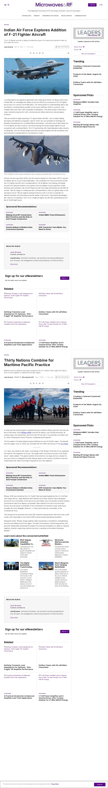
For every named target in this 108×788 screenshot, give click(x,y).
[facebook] (30, 53)
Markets (37, 15)
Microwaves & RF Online (50, 15)
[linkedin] (34, 53)
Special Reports (66, 15)
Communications (80, 15)
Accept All (99, 784)
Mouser (76, 49)
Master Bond (78, 47)
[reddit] (40, 53)
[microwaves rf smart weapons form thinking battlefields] (46, 566)
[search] (8, 5)
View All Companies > (88, 54)
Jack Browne (8, 47)
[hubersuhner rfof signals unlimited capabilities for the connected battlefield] (11, 543)
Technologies (26, 15)
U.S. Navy (64, 444)
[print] (68, 53)
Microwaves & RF (28, 377)
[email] (43, 53)
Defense (6, 24)
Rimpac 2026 (26, 432)
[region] (54, 784)
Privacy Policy (55, 784)
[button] (5, 5)
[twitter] (37, 53)
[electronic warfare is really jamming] (46, 543)
